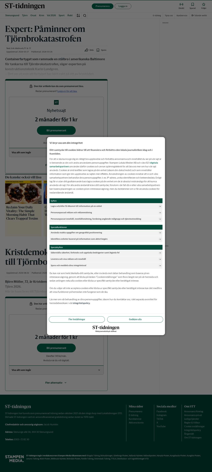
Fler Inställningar (77, 319)
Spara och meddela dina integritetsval (68, 265)
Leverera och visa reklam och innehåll (68, 259)
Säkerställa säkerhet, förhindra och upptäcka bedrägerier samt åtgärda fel (85, 252)
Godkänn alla (135, 319)
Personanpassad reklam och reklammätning (71, 212)
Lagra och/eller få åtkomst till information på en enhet (76, 206)
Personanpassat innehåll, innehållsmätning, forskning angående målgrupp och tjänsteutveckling (96, 219)
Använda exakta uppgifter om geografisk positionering (76, 232)
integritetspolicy (81, 302)
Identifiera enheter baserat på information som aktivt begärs (79, 239)
